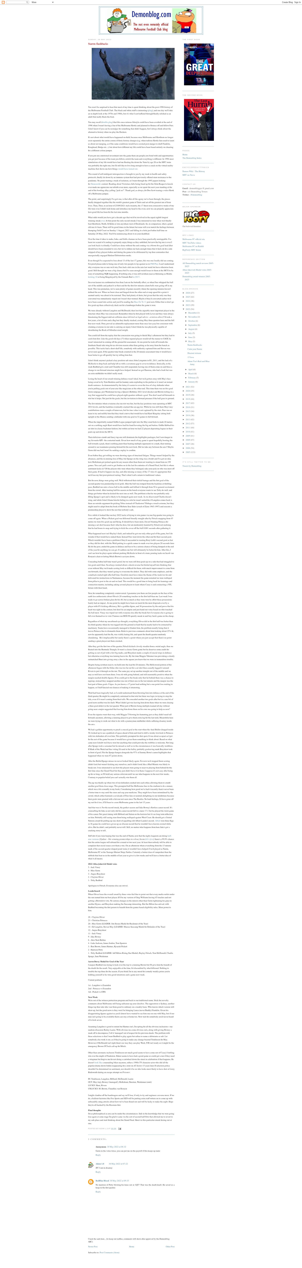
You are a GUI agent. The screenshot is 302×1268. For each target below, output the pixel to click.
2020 (188, 390)
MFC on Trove (188, 174)
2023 (188, 305)
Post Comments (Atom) (109, 1252)
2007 (188, 443)
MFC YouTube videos (191, 242)
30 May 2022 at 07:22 (118, 1163)
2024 (188, 300)
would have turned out (127, 168)
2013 (188, 419)
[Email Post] (119, 1128)
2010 (188, 431)
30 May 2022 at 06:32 (116, 1146)
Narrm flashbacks (194, 344)
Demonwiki (96, 183)
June (190, 337)
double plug (107, 122)
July (190, 333)
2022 (188, 309)
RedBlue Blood (102, 1180)
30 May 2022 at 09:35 (119, 1180)
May (190, 341)
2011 (188, 427)
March (191, 373)
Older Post (170, 1246)
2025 (188, 296)
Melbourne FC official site (193, 239)
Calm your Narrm (194, 349)
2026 (188, 292)
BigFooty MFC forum (191, 249)
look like (98, 1062)
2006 (188, 448)
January (191, 381)
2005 (188, 452)
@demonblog (196, 194)
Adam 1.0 (100, 1163)
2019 (188, 394)
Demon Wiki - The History (193, 171)
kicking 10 (92, 276)
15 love (190, 357)
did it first (149, 839)
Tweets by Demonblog (191, 465)
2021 (188, 386)
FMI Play (154, 263)
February (192, 377)
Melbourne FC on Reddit (193, 246)
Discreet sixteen (194, 353)
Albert (157, 820)
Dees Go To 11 (140, 301)
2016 (188, 407)
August (191, 329)
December (192, 312)
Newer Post (93, 1246)
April (190, 369)
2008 (188, 439)
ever (103, 220)
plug (150, 110)
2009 (188, 435)
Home (131, 1246)
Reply (98, 1154)
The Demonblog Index (192, 157)
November (193, 316)
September (193, 325)
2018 (188, 399)
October (192, 320)
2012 (188, 423)
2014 (188, 415)
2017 (188, 403)
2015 (188, 411)
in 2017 (136, 276)
